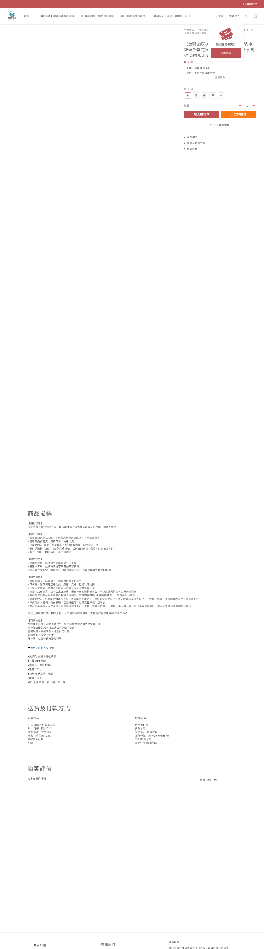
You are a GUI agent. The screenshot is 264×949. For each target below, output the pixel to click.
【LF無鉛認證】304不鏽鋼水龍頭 (54, 16)
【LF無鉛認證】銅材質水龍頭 (97, 16)
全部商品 (189, 29)
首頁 (26, 16)
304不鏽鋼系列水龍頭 (133, 16)
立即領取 (226, 52)
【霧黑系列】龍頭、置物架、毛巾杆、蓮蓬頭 (177, 16)
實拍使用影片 (38, 648)
